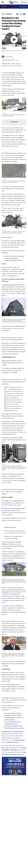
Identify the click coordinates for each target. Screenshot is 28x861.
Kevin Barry (10, 56)
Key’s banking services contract (10, 600)
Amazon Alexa (13, 752)
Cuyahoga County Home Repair (13, 726)
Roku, (3, 748)
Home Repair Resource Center (13, 715)
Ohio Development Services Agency (14, 728)
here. (7, 281)
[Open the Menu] (2, 2)
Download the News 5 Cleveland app (12, 731)
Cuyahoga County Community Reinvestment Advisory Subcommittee (13, 590)
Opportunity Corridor (19, 81)
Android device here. (13, 742)
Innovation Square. (7, 85)
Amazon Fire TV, (16, 748)
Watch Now (23, 2)
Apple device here (20, 740)
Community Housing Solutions (10, 285)
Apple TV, (8, 748)
